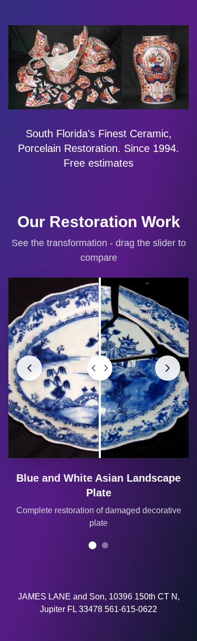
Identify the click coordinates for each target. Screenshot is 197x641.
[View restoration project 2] (105, 545)
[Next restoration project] (167, 368)
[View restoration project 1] (92, 546)
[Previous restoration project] (29, 368)
